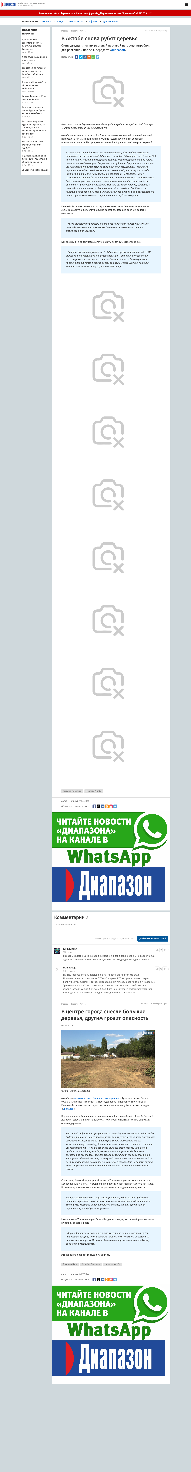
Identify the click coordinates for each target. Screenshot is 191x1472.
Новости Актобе (93, 791)
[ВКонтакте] (85, 57)
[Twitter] (81, 57)
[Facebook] (76, 57)
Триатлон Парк (70, 1264)
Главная (64, 31)
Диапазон (118, 50)
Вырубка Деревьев (72, 791)
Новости (74, 31)
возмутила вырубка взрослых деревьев (96, 1098)
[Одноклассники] (89, 57)
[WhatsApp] (93, 57)
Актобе (83, 31)
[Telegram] (97, 57)
